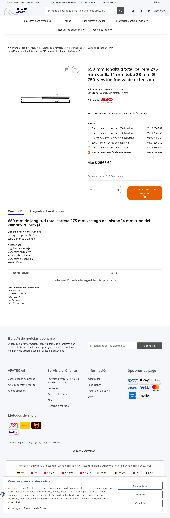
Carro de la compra (58, 394)
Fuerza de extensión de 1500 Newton (127, 133)
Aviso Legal (14, 508)
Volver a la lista (17, 47)
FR (151, 472)
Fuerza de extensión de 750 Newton (127, 152)
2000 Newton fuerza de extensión (127, 142)
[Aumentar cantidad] (118, 189)
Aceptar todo (140, 486)
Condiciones (94, 384)
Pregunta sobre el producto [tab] (48, 211)
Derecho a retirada (58, 405)
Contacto (53, 388)
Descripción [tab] (16, 211)
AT (36, 472)
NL (138, 472)
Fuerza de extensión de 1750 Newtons (127, 137)
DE (22, 472)
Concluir (140, 503)
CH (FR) (69, 472)
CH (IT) (87, 472)
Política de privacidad (52, 350)
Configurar (140, 494)
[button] (133, 10)
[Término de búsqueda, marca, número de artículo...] (120, 10)
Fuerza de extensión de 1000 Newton (127, 128)
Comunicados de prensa (21, 378)
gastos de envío (53, 442)
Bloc (50, 400)
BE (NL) (105, 472)
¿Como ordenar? (17, 390)
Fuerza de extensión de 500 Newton (127, 147)
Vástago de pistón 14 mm (114, 92)
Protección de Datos (35, 508)
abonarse (149, 345)
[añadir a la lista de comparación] (66, 69)
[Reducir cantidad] (91, 189)
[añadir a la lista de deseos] (75, 69)
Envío (91, 396)
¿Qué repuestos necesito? (22, 384)
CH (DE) (51, 472)
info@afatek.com (110, 2)
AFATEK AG (89, 451)
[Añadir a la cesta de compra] (10, 61)
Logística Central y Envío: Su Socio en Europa (63, 380)
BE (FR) (122, 472)
